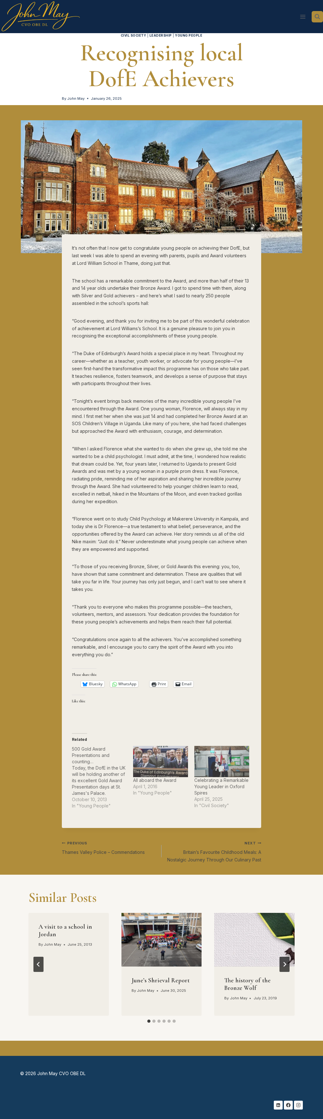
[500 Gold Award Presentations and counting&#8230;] (102, 777)
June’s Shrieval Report (161, 980)
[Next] (284, 964)
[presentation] (161, 940)
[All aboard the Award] (160, 761)
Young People (188, 35)
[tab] (148, 1021)
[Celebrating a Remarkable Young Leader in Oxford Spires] (221, 761)
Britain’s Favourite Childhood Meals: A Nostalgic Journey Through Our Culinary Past (214, 852)
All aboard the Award (154, 780)
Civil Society (133, 35)
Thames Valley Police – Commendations (103, 848)
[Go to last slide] (38, 964)
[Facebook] (288, 1105)
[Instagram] (298, 1105)
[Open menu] (302, 16)
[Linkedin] (278, 1105)
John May (76, 98)
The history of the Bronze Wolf (247, 984)
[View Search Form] (317, 16)
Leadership (161, 35)
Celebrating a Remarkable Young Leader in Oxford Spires (221, 786)
